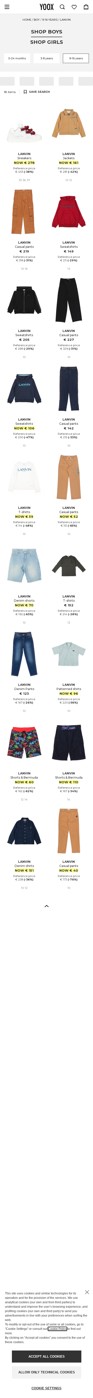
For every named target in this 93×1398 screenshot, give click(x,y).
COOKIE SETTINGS (46, 1388)
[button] (46, 906)
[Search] (62, 7)
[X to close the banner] (87, 1292)
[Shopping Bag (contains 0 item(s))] (86, 7)
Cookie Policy (57, 1329)
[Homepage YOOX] (47, 7)
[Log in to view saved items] (74, 7)
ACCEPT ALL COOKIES (47, 1356)
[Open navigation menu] (7, 7)
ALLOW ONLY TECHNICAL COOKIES (46, 1372)
